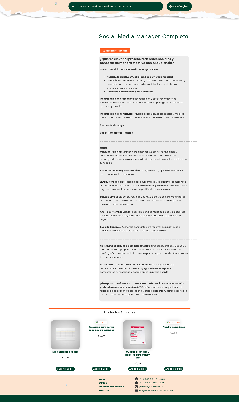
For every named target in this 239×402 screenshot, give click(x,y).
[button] (65, 369)
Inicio (73, 6)
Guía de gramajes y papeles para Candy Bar (137, 354)
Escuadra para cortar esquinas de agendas (101, 328)
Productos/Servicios (102, 6)
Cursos (82, 6)
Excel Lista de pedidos (65, 351)
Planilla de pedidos (173, 327)
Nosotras (123, 6)
